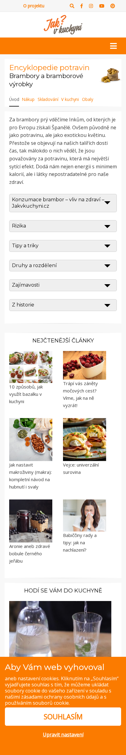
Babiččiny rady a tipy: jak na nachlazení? (80, 542)
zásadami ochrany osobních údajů (60, 696)
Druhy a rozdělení (34, 265)
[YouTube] (101, 6)
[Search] (72, 6)
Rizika (19, 226)
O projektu (33, 6)
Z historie (23, 305)
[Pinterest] (112, 6)
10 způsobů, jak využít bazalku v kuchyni (26, 394)
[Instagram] (91, 6)
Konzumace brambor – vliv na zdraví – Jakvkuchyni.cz (58, 203)
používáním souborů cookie (37, 703)
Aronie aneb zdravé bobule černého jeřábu (29, 553)
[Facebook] (81, 6)
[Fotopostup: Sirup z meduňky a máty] (60, 631)
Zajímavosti (25, 285)
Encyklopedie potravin (49, 67)
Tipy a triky (25, 246)
